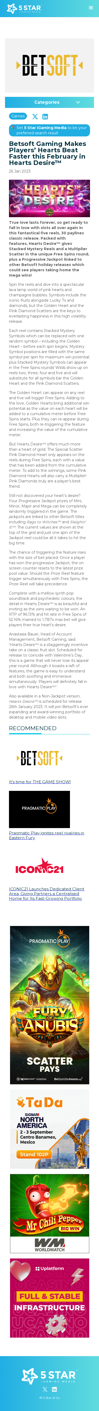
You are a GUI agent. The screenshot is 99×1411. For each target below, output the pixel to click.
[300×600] (49, 928)
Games (18, 116)
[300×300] (49, 1092)
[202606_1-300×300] (49, 1176)
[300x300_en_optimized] (49, 1261)
